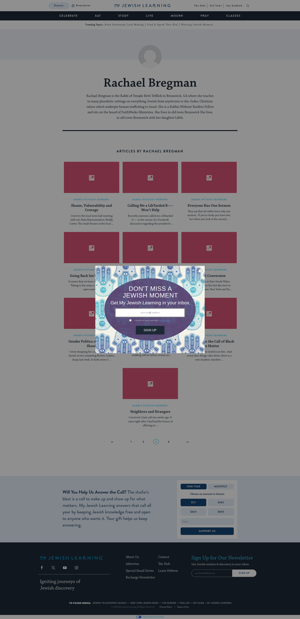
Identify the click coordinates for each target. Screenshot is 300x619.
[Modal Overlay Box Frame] (150, 309)
